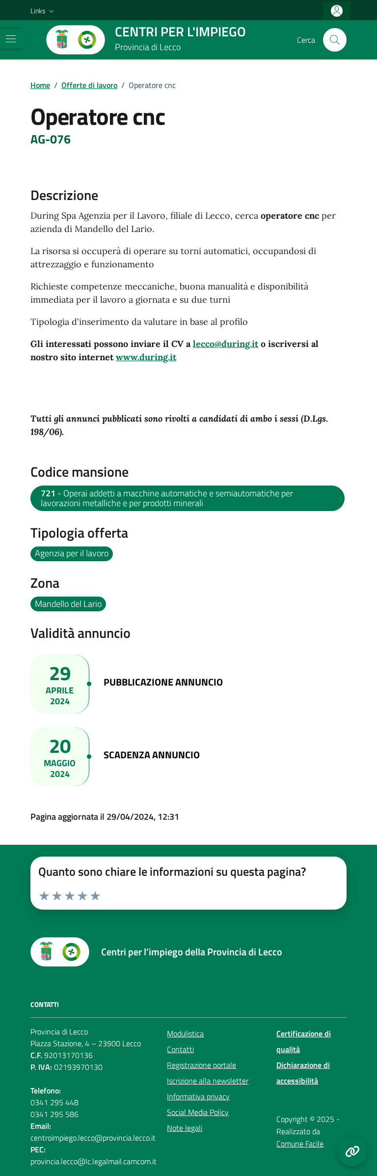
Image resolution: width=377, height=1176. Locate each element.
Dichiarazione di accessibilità (303, 1073)
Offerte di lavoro (89, 85)
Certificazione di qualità (303, 1041)
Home (40, 85)
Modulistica (185, 1033)
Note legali (184, 1128)
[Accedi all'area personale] (336, 11)
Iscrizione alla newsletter (207, 1081)
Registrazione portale (201, 1065)
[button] (43, 10)
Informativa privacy (198, 1096)
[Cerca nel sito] (335, 40)
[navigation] (11, 39)
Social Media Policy (198, 1112)
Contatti (180, 1049)
